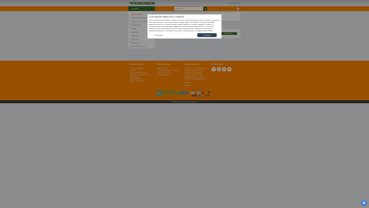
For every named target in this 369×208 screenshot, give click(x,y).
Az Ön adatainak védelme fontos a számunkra (166, 17)
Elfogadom (207, 35)
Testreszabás (158, 35)
